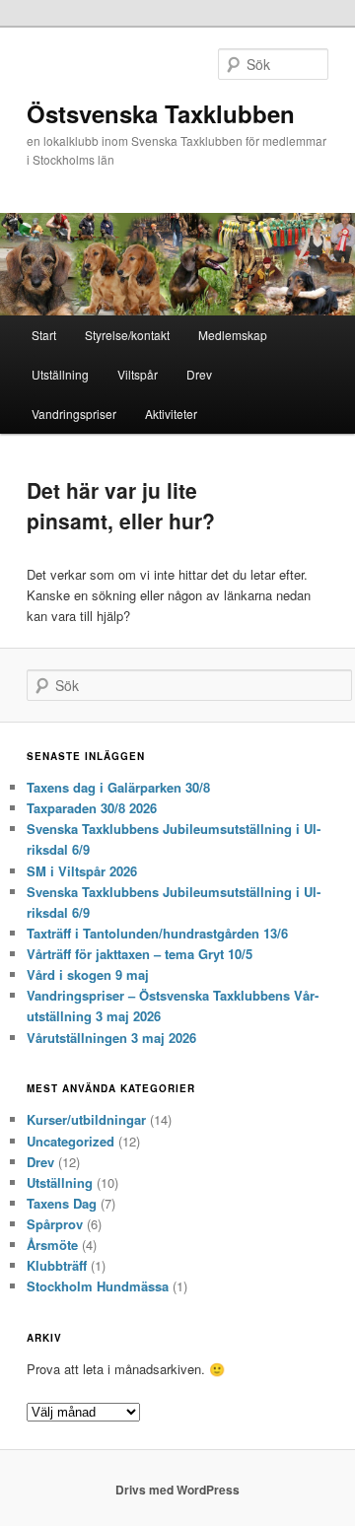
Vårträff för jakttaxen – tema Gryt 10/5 (139, 953)
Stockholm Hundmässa (98, 1286)
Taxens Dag (62, 1203)
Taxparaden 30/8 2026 (92, 807)
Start (44, 334)
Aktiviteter (171, 413)
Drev (199, 374)
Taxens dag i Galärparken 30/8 (118, 787)
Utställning (60, 374)
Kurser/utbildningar (86, 1119)
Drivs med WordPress (177, 1489)
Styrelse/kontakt (127, 334)
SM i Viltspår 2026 (82, 871)
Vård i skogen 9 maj (88, 974)
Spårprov (55, 1223)
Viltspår (137, 374)
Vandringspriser (74, 413)
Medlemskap (232, 334)
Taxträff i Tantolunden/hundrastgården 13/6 (157, 933)
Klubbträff (57, 1265)
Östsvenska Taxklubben (161, 113)
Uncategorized (70, 1141)
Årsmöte (52, 1244)
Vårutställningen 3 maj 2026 (111, 1037)
